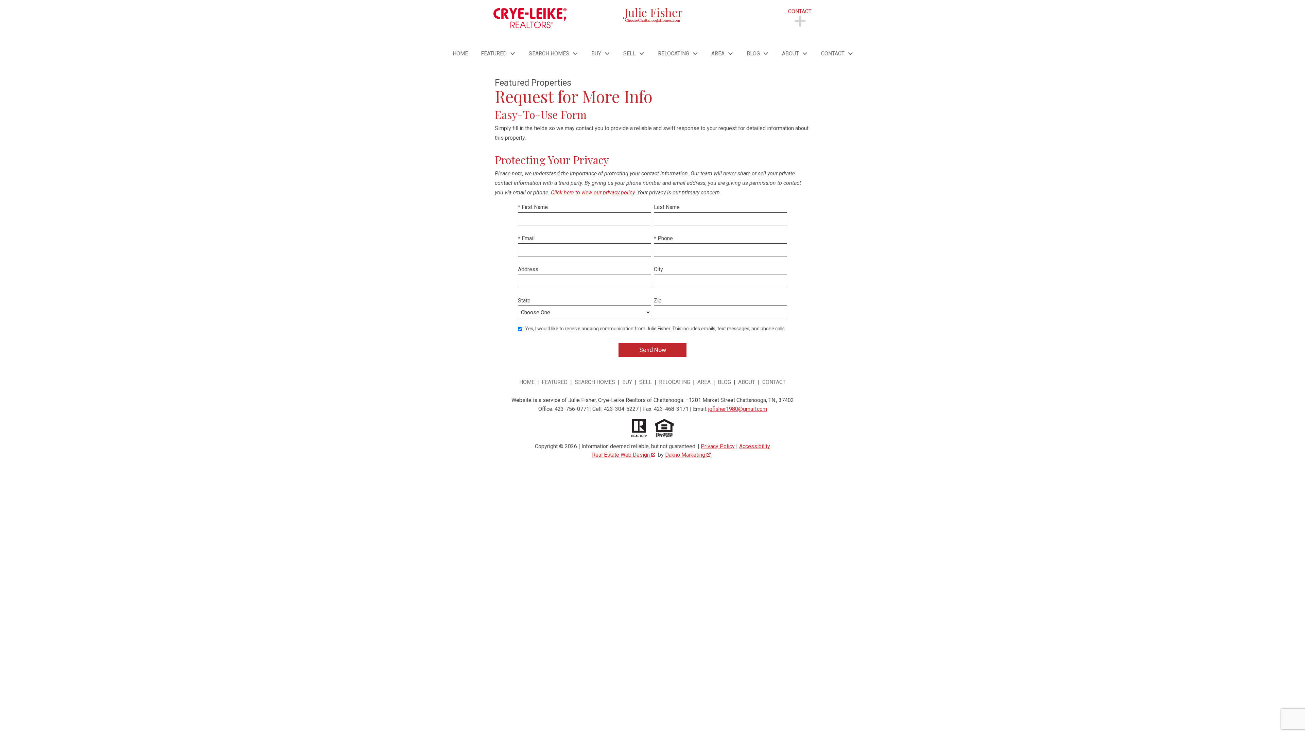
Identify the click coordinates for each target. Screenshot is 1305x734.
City (658, 269)
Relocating (674, 382)
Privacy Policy (718, 446)
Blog (724, 382)
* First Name (533, 207)
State (524, 300)
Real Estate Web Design (621, 455)
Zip (658, 300)
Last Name (667, 207)
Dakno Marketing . (688, 455)
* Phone (663, 238)
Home (460, 53)
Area (704, 382)
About (747, 382)
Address (528, 269)
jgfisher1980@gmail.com (737, 409)
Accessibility (754, 446)
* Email (526, 238)
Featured (555, 382)
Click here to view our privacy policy (592, 192)
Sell (645, 382)
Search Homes (595, 382)
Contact (774, 382)
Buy (627, 382)
